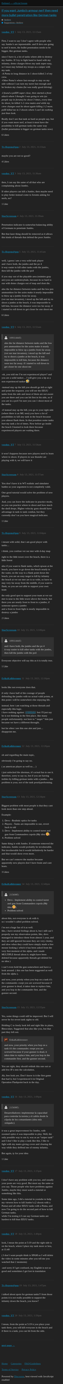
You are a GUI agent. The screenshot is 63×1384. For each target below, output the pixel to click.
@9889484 (31, 712)
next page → (8, 1345)
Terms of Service (10, 1369)
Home (5, 1363)
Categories (16, 1363)
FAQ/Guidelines (33, 1363)
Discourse (19, 1376)
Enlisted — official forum (14, 3)
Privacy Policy (29, 1369)
